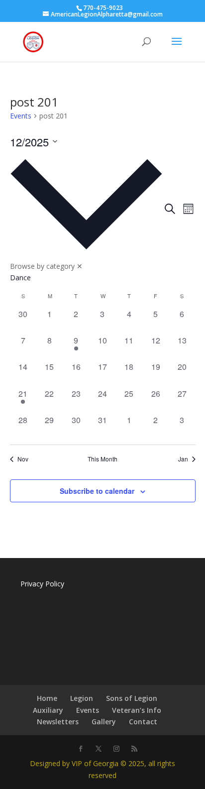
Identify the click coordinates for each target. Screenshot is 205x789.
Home (47, 698)
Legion (81, 698)
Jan (183, 459)
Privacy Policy (42, 583)
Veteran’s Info (136, 710)
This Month (102, 459)
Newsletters (58, 721)
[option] (86, 278)
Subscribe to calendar (97, 491)
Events (20, 115)
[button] (86, 217)
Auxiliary (48, 710)
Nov (22, 459)
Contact (143, 721)
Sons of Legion (131, 698)
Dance (20, 277)
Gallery (104, 721)
